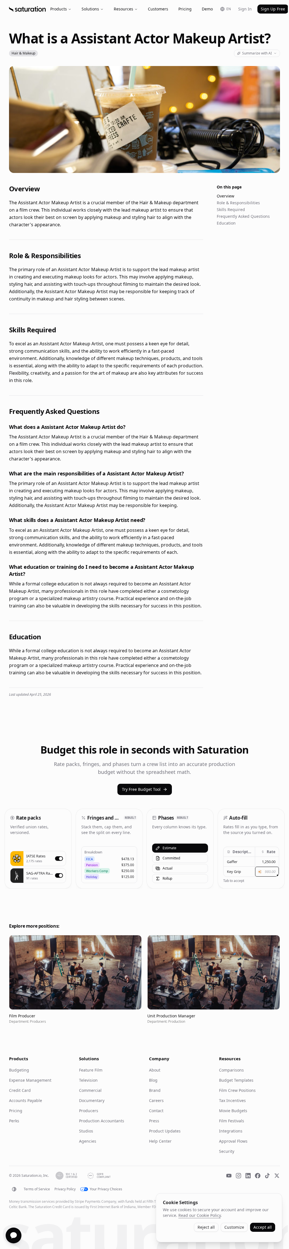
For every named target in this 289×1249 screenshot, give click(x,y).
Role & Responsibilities (238, 202)
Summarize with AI (257, 53)
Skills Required (231, 209)
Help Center (160, 1141)
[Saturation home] (27, 9)
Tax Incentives (232, 1100)
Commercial (90, 1090)
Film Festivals (231, 1120)
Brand (155, 1090)
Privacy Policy (65, 1189)
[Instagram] (238, 1176)
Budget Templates (236, 1080)
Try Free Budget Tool (141, 789)
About (154, 1070)
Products (58, 9)
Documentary (91, 1100)
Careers (156, 1100)
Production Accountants (101, 1120)
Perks (14, 1120)
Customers (158, 9)
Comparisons (231, 1070)
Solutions (90, 9)
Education (226, 223)
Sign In (245, 9)
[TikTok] (267, 1176)
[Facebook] (258, 1176)
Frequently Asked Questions (243, 216)
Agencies (87, 1141)
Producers (88, 1110)
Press (154, 1120)
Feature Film (90, 1070)
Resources (123, 9)
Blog (153, 1080)
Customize (234, 1227)
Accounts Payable (25, 1100)
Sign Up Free (273, 9)
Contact (156, 1110)
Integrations (230, 1131)
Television (88, 1080)
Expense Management (30, 1080)
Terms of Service (37, 1189)
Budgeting (19, 1070)
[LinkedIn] (248, 1176)
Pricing (185, 9)
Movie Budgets (233, 1110)
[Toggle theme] (14, 1189)
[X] (277, 1176)
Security (226, 1151)
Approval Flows (233, 1141)
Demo (207, 9)
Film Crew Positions (237, 1090)
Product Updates (165, 1131)
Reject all (206, 1227)
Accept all (262, 1227)
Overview (225, 196)
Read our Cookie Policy (199, 1215)
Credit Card (20, 1090)
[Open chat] (13, 1235)
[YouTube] (229, 1176)
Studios (86, 1131)
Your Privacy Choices (106, 1189)
